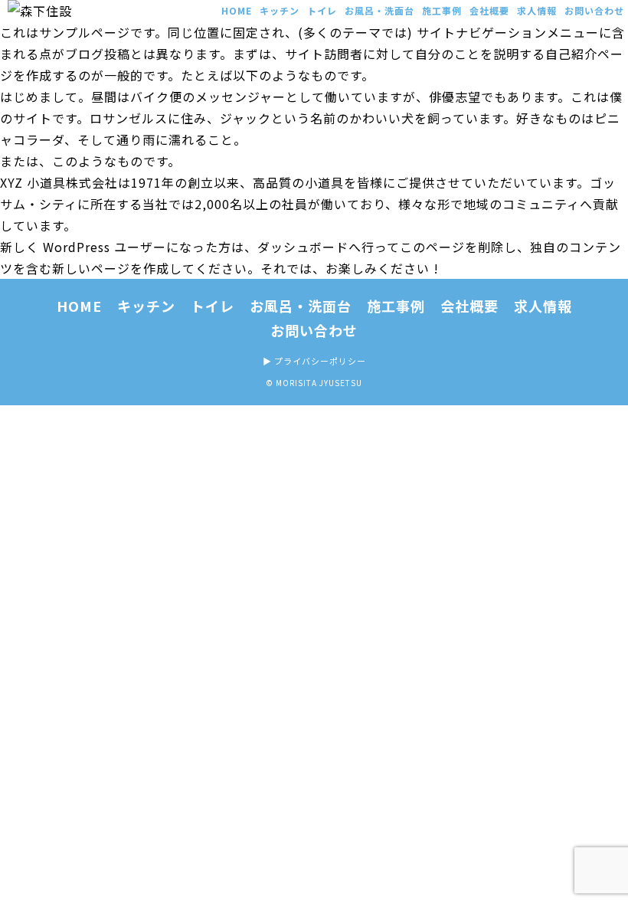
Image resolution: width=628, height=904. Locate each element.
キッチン (279, 10)
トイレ (322, 10)
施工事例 (442, 10)
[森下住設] (61, 10)
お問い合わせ (594, 10)
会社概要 (489, 10)
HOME (236, 10)
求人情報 (537, 10)
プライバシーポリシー (320, 361)
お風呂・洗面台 (379, 10)
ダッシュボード (302, 246)
